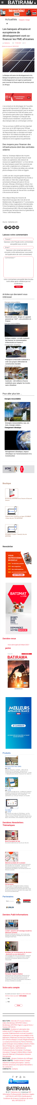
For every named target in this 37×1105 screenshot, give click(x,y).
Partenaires (8, 896)
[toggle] (2, 2)
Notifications (26, 1096)
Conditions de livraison (10, 1098)
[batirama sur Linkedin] (13, 227)
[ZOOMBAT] (11, 511)
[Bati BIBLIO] (11, 804)
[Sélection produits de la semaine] (11, 856)
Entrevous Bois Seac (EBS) (13, 766)
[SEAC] (20, 901)
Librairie (13, 1058)
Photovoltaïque (12, 1039)
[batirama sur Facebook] (6, 227)
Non (9, 1001)
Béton (25, 1052)
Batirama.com (15, 1092)
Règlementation (28, 1039)
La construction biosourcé (11, 1042)
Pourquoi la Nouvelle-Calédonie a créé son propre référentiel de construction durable (17, 362)
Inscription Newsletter (24, 1065)
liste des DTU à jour (17, 1021)
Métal (20, 1052)
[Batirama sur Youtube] (20, 1077)
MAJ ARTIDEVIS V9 (18, 1100)
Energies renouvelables (15, 1044)
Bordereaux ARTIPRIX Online (16, 1023)
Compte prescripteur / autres (19, 1063)
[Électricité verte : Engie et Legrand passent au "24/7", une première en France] (16, 309)
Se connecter (7, 1067)
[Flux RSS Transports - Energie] (7, 23)
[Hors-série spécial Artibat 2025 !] (18, 671)
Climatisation (19, 1054)
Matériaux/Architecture (18, 1037)
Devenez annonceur (9, 1065)
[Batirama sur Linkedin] (24, 1077)
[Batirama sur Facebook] (13, 1077)
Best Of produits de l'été (12, 841)
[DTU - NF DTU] (11, 782)
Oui (8, 998)
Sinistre (26, 1044)
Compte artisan (19, 1060)
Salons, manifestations (17, 1048)
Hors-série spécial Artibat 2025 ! (18, 645)
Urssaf (20, 1039)
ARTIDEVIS (10, 1096)
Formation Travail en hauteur (14, 974)
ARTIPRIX (18, 1096)
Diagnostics (18, 1031)
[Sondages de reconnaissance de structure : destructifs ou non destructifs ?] (11, 946)
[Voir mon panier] (30, 3)
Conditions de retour (26, 1098)
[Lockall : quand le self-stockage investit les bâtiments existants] (11, 924)
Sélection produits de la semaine (15, 863)
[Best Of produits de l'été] (11, 835)
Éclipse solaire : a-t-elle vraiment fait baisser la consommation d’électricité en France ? (17, 340)
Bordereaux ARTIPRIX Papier (12, 1025)
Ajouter (18, 287)
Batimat (11, 1054)
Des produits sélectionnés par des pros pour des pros (17, 842)
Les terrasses (9, 884)
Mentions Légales (28, 1094)
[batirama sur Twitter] (10, 227)
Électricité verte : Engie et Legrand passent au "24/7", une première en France (18, 319)
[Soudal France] (10, 901)
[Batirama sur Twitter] (16, 1077)
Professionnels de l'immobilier (13, 1050)
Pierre (23, 1042)
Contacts (15, 1069)
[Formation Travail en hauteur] (11, 967)
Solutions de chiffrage (24, 1058)
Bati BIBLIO (8, 810)
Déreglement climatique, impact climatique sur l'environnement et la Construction (18, 454)
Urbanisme (6, 1035)
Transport (13, 1052)
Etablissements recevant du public (20, 1033)
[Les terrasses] (11, 878)
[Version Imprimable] (17, 227)
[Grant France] (29, 901)
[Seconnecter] (35, 3)
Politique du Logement (14, 1046)
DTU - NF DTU (9, 788)
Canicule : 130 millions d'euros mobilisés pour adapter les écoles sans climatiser (17, 383)
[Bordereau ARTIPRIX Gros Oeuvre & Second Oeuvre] (11, 493)
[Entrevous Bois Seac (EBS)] (11, 760)
